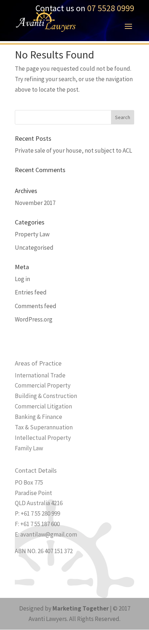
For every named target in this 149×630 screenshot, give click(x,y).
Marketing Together (80, 608)
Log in (22, 279)
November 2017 (35, 203)
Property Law (32, 234)
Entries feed (31, 292)
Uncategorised (34, 247)
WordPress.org (33, 319)
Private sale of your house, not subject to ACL (73, 150)
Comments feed (35, 306)
